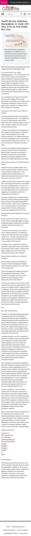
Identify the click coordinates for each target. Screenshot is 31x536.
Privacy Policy (23, 533)
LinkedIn (3, 443)
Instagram (4, 446)
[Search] (21, 14)
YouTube (3, 450)
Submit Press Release (9, 530)
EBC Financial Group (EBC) (21, 314)
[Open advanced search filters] (24, 14)
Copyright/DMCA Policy (11, 533)
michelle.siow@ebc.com (8, 439)
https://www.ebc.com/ (8, 430)
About (8, 526)
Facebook (4, 448)
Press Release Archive (18, 526)
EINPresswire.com (7, 74)
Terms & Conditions (22, 530)
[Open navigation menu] (2, 14)
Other (3, 454)
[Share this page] (29, 14)
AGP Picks (4, 2)
